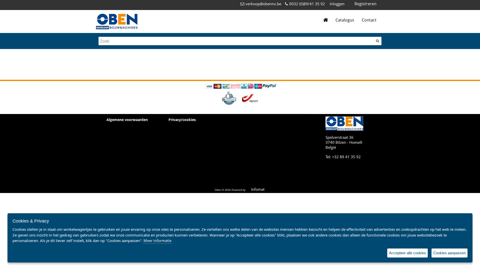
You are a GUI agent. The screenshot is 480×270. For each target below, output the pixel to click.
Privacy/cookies (182, 119)
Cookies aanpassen (449, 253)
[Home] (326, 20)
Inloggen (337, 3)
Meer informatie (158, 240)
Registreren (365, 3)
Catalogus (345, 20)
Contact (369, 20)
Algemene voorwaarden (127, 119)
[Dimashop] (117, 21)
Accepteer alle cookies (407, 253)
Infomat (258, 189)
